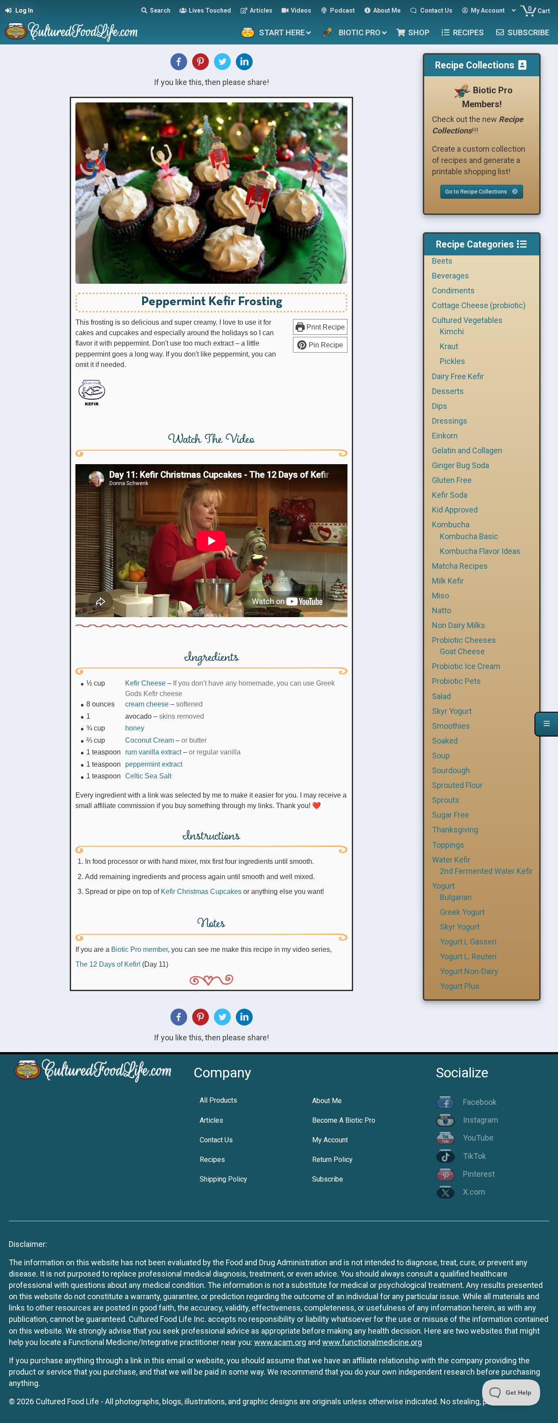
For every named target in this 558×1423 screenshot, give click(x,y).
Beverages (450, 275)
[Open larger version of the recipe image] (211, 193)
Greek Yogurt (462, 912)
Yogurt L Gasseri (468, 941)
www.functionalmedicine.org (372, 1342)
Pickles (452, 361)
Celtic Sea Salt (148, 776)
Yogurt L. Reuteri (468, 956)
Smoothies (451, 725)
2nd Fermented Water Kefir (486, 871)
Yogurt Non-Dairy (469, 971)
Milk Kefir (448, 580)
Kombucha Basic (469, 536)
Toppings (448, 844)
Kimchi (452, 331)
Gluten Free (452, 480)
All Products (218, 1100)
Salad (441, 696)
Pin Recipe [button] (325, 345)
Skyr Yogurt (452, 711)
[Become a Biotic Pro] (462, 90)
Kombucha (451, 524)
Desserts (448, 391)
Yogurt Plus (460, 986)
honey (134, 728)
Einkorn (445, 435)
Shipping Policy (223, 1179)
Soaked (445, 740)
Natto (441, 610)
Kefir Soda (449, 494)
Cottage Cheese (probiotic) (479, 305)
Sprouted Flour (457, 785)
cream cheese (147, 704)
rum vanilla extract (153, 752)
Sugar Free (450, 814)
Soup (441, 755)
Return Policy (332, 1159)
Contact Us (216, 1140)
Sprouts (445, 800)
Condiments (453, 290)
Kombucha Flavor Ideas (480, 551)
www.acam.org (280, 1342)
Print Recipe (325, 327)
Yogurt (443, 885)
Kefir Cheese (145, 683)
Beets (442, 260)
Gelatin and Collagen (467, 450)
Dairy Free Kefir (458, 376)
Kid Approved (455, 509)
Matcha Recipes (460, 566)
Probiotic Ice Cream (466, 666)
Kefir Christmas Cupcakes (201, 891)
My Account (330, 1140)
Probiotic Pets (456, 681)
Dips (439, 406)
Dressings (449, 420)
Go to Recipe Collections (476, 191)
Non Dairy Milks (458, 625)
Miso (440, 595)
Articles (211, 1120)
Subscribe (327, 1179)
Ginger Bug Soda (460, 465)
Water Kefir (451, 859)
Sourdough (451, 770)
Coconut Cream (149, 740)
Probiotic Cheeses (464, 640)
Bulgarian (456, 897)
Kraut (449, 346)
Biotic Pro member (139, 949)
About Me (327, 1101)
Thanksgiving (455, 829)
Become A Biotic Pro (343, 1120)
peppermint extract (153, 764)
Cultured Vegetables (467, 320)
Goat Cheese (462, 651)
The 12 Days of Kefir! (107, 964)
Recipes (212, 1159)
